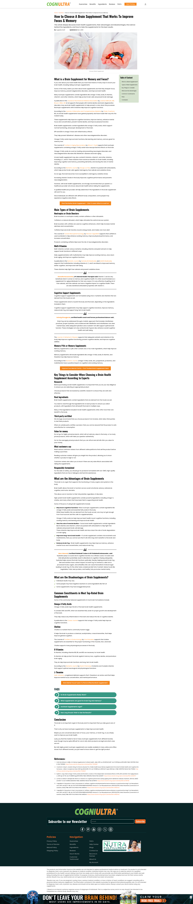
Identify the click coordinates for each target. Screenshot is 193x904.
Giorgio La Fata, (85, 168)
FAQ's (119, 4)
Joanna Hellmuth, (106, 101)
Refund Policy (52, 847)
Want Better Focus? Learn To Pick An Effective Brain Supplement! (85, 683)
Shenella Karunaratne (65, 277)
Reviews (112, 4)
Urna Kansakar (89, 639)
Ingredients (102, 4)
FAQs (123, 97)
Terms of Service (53, 844)
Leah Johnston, (59, 675)
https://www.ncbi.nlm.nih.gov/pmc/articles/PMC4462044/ (103, 787)
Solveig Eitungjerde (63, 317)
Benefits (93, 4)
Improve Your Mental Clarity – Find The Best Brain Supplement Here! (85, 368)
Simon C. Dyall (92, 145)
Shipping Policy (52, 851)
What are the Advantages (129, 91)
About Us (92, 859)
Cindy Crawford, (109, 111)
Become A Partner (93, 855)
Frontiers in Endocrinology (73, 639)
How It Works (74, 854)
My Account (93, 862)
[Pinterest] (88, 829)
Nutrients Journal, (72, 361)
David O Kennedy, (85, 666)
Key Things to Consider (128, 88)
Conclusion (125, 100)
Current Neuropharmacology (74, 234)
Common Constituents (128, 94)
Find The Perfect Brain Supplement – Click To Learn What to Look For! (85, 203)
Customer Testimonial (74, 858)
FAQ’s (91, 841)
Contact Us (93, 851)
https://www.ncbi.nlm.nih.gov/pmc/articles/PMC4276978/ (113, 780)
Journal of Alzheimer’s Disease (67, 337)
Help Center (94, 844)
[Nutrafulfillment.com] (121, 846)
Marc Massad (63, 553)
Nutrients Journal (71, 168)
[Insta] (99, 829)
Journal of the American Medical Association (82, 101)
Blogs (91, 847)
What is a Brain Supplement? (130, 81)
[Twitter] (105, 829)
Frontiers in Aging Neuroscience (74, 145)
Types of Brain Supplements (129, 85)
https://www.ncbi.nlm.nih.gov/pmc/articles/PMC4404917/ (120, 776)
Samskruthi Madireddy (88, 261)
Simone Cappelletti (92, 234)
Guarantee (83, 4)
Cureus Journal (72, 620)
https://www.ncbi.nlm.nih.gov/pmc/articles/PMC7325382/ (82, 764)
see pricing (130, 4)
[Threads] (110, 829)
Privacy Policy (52, 841)
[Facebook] (82, 829)
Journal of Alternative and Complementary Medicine (83, 111)
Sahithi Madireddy (106, 261)
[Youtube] (93, 829)
